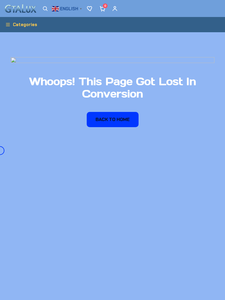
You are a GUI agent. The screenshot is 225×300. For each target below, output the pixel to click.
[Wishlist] (90, 8)
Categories (25, 25)
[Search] (45, 8)
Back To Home (113, 119)
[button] (67, 8)
